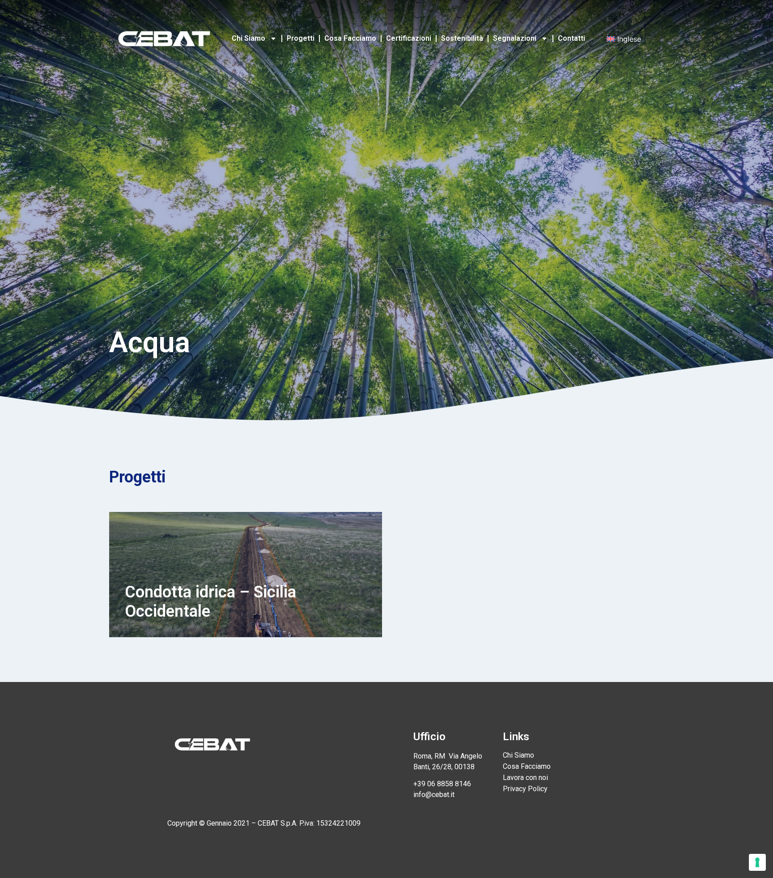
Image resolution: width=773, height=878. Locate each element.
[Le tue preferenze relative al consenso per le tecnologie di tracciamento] (757, 862)
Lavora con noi (525, 777)
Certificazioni (408, 38)
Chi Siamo (248, 38)
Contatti (571, 38)
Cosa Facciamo (350, 38)
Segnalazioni (514, 38)
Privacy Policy (525, 788)
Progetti (300, 38)
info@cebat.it (433, 794)
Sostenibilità (462, 38)
